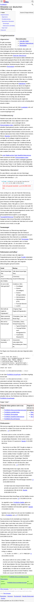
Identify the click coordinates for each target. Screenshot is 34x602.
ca (16, 589)
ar (13, 589)
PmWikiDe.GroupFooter (14, 374)
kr (1, 591)
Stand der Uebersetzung (26, 43)
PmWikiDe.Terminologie (11, 414)
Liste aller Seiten (24, 41)
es (26, 589)
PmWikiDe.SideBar (19, 502)
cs (18, 589)
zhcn (30, 591)
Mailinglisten (22, 83)
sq (20, 591)
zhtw (1, 593)
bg (15, 589)
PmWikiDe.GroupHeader (7, 398)
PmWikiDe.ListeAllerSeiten (12, 412)
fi (28, 589)
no (8, 591)
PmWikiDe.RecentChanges (12, 419)
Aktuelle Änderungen (28, 596)
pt (11, 591)
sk (19, 591)
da (20, 589)
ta (23, 591)
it (33, 589)
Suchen (3, 598)
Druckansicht (17, 596)
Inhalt (3, 12)
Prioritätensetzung (6, 19)
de (21, 589)
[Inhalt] (14, 35)
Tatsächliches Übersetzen (8, 21)
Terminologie (6, 23)
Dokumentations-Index (6, 125)
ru (16, 591)
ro (14, 591)
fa (27, 589)
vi (28, 591)
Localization (24, 107)
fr (29, 589)
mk (6, 591)
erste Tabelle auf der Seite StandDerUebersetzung (17, 155)
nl (7, 591)
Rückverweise (4, 579)
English (11, 589)
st (19, 186)
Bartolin (24, 441)
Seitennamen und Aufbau (9, 25)
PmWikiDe (3, 4)
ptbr (13, 591)
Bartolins (7, 136)
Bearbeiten (3, 596)
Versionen (10, 596)
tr (25, 591)
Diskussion (3, 30)
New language (7, 593)
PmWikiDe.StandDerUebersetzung (14, 416)
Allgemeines (5, 17)
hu (30, 589)
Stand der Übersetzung (19, 55)
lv (4, 591)
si (17, 591)
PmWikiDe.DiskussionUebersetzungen (15, 410)
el (22, 589)
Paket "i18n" (4, 28)
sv (22, 591)
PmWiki (23, 257)
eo (24, 589)
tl (24, 591)
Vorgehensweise (5, 14)
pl (10, 591)
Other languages (4, 589)
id (32, 589)
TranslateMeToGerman (6, 217)
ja (0, 591)
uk (27, 591)
